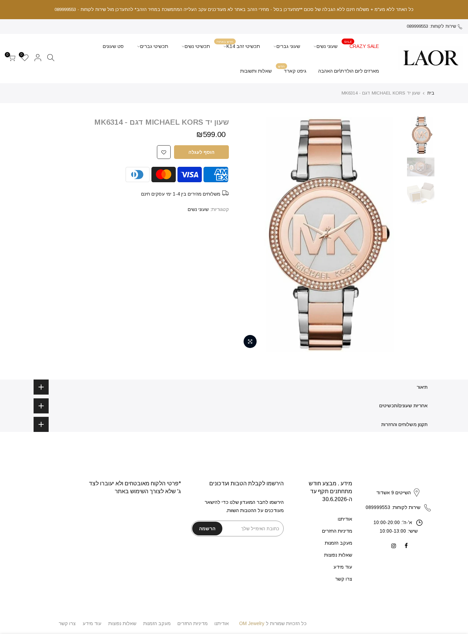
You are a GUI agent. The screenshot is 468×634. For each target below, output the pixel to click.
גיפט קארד (292, 69)
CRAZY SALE (361, 44)
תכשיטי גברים (154, 46)
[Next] (251, 234)
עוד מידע (342, 567)
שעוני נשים (327, 46)
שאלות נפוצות (338, 555)
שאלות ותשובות (256, 71)
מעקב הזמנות (338, 543)
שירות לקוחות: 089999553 (431, 26)
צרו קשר (343, 579)
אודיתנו (345, 519)
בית (430, 93)
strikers (398, 485)
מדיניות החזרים (337, 531)
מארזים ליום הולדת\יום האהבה (348, 71)
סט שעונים (113, 46)
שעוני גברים (288, 46)
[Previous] (391, 234)
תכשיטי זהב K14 (238, 44)
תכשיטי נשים (197, 46)
